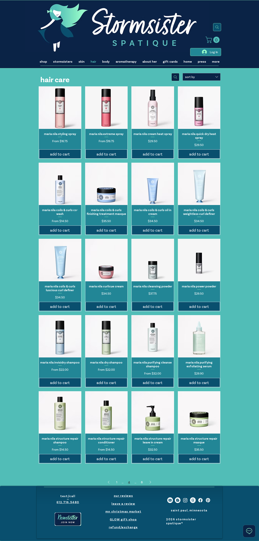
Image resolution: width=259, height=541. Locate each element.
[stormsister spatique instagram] (185, 500)
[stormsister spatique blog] (178, 500)
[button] (213, 40)
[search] (217, 27)
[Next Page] (150, 482)
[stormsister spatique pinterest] (208, 500)
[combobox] (202, 77)
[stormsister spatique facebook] (200, 500)
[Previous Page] (108, 482)
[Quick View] (60, 108)
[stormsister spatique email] (170, 500)
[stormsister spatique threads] (193, 500)
